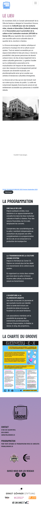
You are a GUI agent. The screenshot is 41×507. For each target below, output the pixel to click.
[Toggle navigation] (35, 3)
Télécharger (8, 192)
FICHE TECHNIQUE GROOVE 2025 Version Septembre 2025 (20, 189)
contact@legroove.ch (8, 435)
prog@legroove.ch (7, 446)
